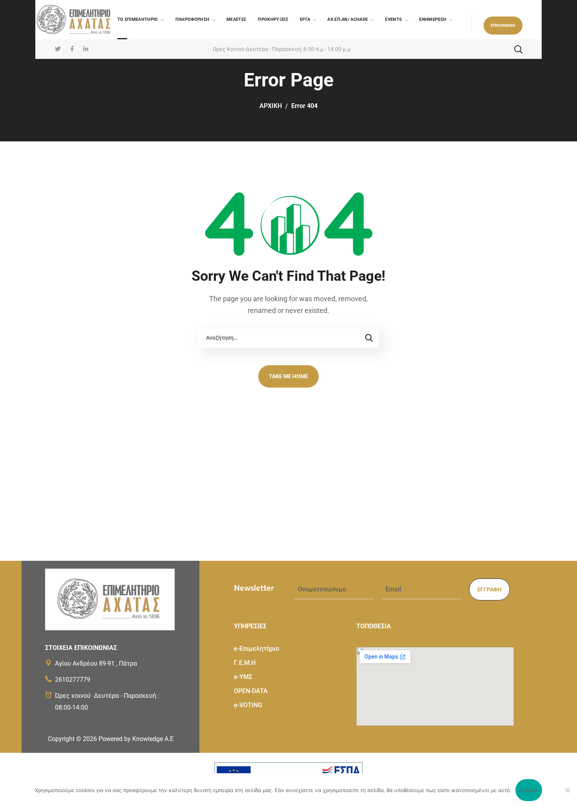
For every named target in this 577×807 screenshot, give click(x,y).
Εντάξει (529, 790)
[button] (503, 25)
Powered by (136, 739)
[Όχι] (567, 790)
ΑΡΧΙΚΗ (270, 106)
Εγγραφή (489, 589)
